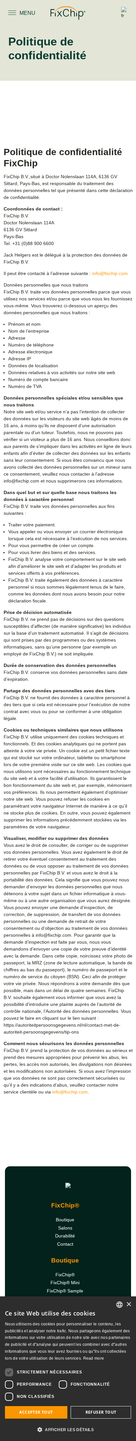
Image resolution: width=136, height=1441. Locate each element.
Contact (65, 1244)
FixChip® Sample (65, 1290)
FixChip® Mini (65, 1282)
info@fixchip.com (110, 273)
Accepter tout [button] (36, 1412)
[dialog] (68, 1368)
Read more (93, 1358)
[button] (68, 1429)
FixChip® (65, 1274)
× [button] (128, 1304)
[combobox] (119, 1304)
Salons (65, 1228)
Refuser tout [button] (101, 1412)
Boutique (65, 1219)
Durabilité (65, 1235)
